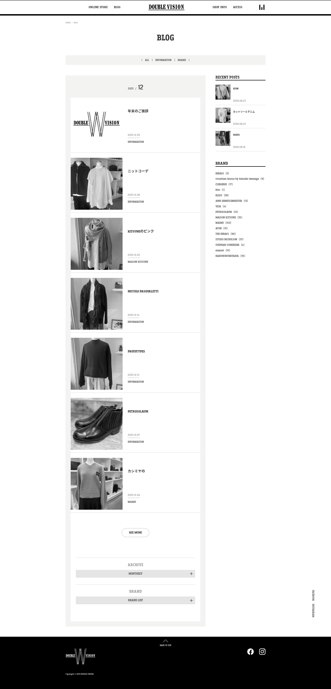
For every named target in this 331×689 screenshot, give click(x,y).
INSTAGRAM (313, 610)
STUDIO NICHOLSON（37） (230, 239)
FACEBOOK (313, 595)
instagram (262, 651)
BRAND (182, 60)
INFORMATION (163, 60)
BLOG (117, 7)
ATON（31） (222, 228)
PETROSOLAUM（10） (227, 212)
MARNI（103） (224, 223)
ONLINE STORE (98, 7)
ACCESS (237, 7)
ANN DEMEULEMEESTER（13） (232, 201)
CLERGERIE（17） (224, 184)
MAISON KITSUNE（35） (229, 217)
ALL (147, 60)
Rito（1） (221, 190)
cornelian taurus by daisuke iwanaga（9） (240, 179)
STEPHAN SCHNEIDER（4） (230, 245)
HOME (68, 22)
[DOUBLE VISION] (166, 7)
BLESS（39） (222, 195)
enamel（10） (223, 250)
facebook (250, 651)
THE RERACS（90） (226, 234)
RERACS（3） (223, 173)
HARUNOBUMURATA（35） (231, 256)
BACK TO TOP (165, 645)
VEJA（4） (221, 206)
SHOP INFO (220, 7)
